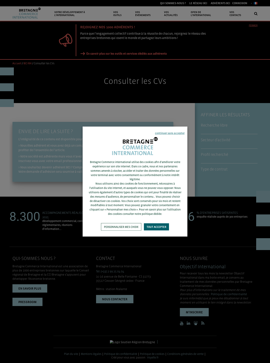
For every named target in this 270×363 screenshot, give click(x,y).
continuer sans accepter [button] (170, 133)
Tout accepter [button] (156, 226)
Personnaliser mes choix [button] (121, 226)
